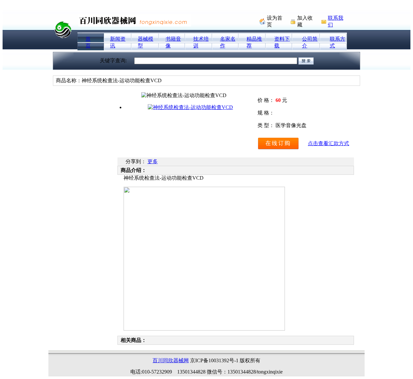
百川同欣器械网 (171, 360)
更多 (152, 161)
